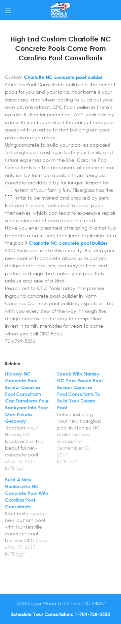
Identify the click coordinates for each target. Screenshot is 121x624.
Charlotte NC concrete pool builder (63, 77)
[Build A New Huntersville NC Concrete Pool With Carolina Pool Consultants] (31, 516)
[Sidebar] (8, 195)
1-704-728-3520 (92, 614)
